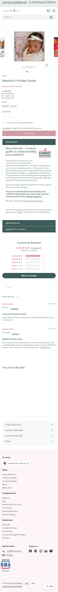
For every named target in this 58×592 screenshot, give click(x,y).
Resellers (6, 538)
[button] (8, 86)
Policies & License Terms (12, 504)
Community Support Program (14, 535)
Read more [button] (45, 347)
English (7, 96)
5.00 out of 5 (36, 248)
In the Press (7, 508)
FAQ (19, 212)
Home (4, 76)
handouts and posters (34, 201)
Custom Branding (9, 481)
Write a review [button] (29, 275)
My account (6, 488)
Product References (10, 511)
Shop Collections (9, 474)
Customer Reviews (9, 528)
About (4, 484)
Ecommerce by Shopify (12, 586)
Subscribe (6, 525)
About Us (6, 498)
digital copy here (34, 196)
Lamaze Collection (9, 478)
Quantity (6, 111)
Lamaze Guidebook (14, 2)
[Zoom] (46, 64)
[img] (7, 304)
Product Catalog (8, 515)
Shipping (6, 128)
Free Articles (7, 531)
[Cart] (48, 11)
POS (27, 583)
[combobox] (29, 17)
